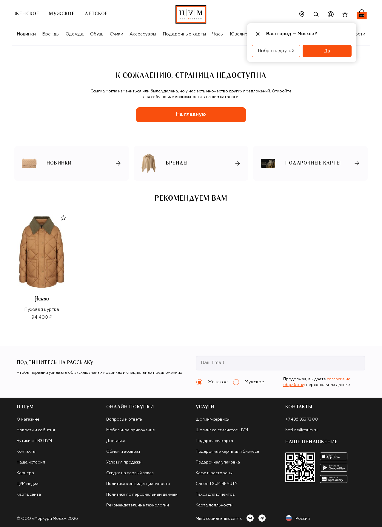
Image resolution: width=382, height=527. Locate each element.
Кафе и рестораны (214, 473)
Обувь (97, 34)
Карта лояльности (214, 505)
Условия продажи (123, 462)
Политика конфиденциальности (138, 484)
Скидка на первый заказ (130, 473)
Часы (218, 34)
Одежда (75, 34)
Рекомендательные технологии (137, 505)
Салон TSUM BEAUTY (217, 484)
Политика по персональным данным (142, 495)
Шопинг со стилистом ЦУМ (222, 430)
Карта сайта (29, 495)
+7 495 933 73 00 (301, 419)
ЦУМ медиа (27, 484)
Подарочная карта (214, 441)
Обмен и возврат (123, 452)
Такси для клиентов (215, 495)
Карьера (25, 473)
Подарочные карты (184, 34)
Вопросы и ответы (124, 419)
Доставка (115, 441)
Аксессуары (143, 34)
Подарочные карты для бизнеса (227, 452)
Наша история (31, 462)
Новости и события (36, 430)
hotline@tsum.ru (301, 430)
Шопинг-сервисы (212, 419)
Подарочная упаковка (218, 462)
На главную (191, 114)
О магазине (28, 419)
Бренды (50, 34)
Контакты (26, 452)
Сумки (116, 34)
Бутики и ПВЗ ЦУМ (34, 441)
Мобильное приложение (130, 430)
